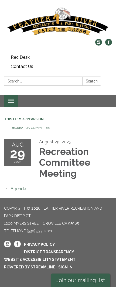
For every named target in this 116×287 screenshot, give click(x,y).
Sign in (65, 267)
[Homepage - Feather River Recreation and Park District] (58, 22)
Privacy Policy (39, 244)
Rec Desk (20, 57)
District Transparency (49, 252)
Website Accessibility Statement (40, 259)
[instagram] (98, 44)
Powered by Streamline (29, 267)
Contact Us (22, 66)
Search (92, 81)
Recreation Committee (30, 128)
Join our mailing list (80, 280)
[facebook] (108, 44)
